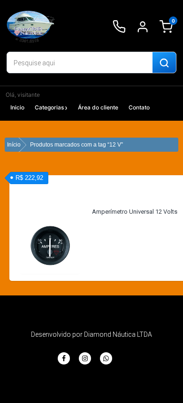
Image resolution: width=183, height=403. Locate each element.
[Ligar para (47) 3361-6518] (119, 26)
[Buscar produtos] (164, 63)
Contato (139, 107)
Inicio (17, 107)
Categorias (49, 107)
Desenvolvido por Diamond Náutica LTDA (91, 334)
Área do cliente (98, 107)
